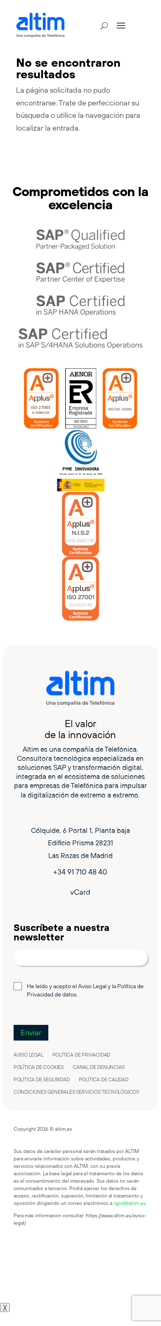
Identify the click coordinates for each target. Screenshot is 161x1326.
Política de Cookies (39, 1067)
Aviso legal (28, 1055)
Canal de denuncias (98, 1067)
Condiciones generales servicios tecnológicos (76, 1092)
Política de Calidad (103, 1080)
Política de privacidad (81, 1055)
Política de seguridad (42, 1080)
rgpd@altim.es (130, 1203)
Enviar (31, 1032)
